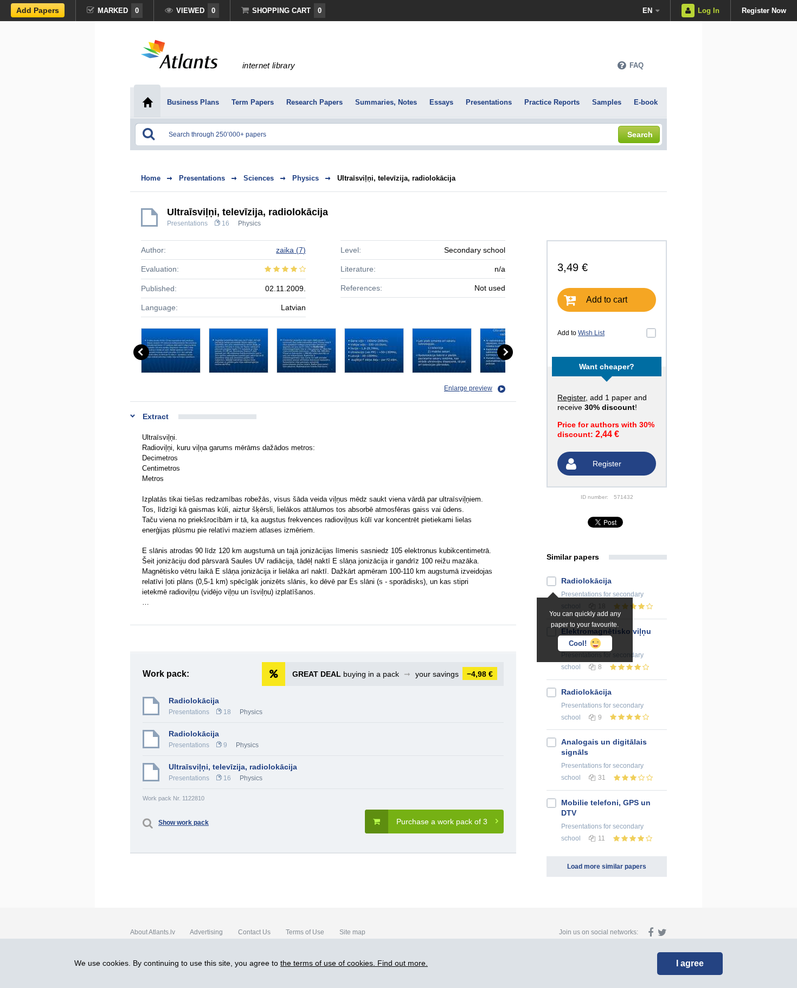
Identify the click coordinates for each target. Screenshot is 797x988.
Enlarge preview (468, 388)
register (571, 397)
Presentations (187, 223)
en (647, 11)
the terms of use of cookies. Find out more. (354, 963)
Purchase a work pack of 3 (441, 821)
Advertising (206, 932)
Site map (352, 932)
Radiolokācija (194, 700)
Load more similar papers (606, 866)
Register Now (764, 11)
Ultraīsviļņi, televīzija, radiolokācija (396, 178)
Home (150, 178)
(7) (291, 250)
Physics (249, 223)
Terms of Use (305, 932)
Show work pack (183, 822)
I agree (690, 963)
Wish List (591, 333)
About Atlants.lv (152, 932)
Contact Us (254, 932)
